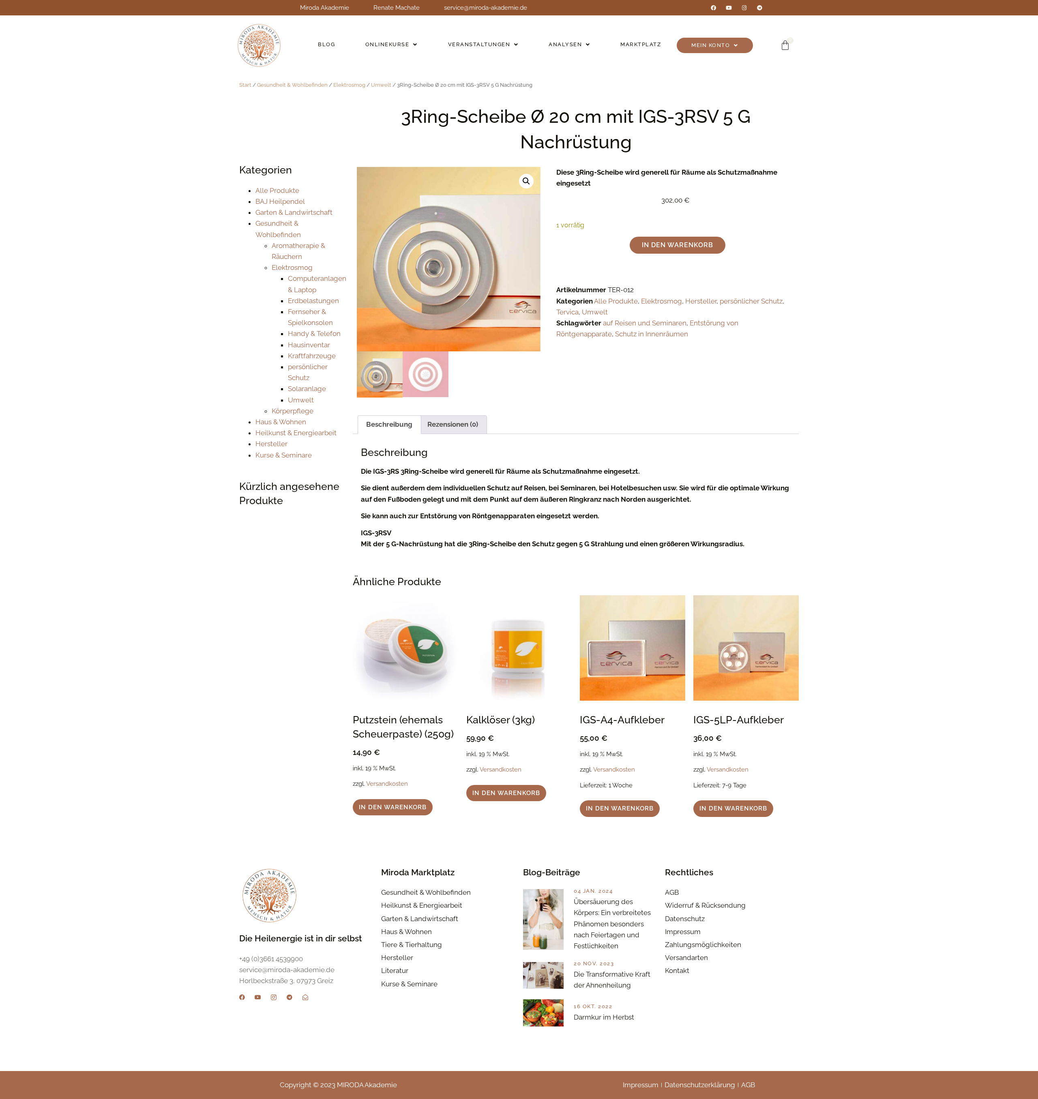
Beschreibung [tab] (389, 424)
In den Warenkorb (677, 245)
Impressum (640, 1085)
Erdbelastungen (313, 301)
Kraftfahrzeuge (312, 356)
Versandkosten (387, 783)
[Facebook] (713, 8)
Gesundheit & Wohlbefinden (292, 85)
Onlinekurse (387, 44)
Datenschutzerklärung (700, 1085)
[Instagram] (744, 8)
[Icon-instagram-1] (274, 997)
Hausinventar (309, 345)
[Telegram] (759, 8)
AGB (748, 1085)
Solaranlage (307, 389)
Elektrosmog (349, 85)
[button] (392, 44)
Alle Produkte (277, 190)
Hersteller (271, 444)
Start (245, 85)
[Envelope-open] (305, 997)
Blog (326, 44)
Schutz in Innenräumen (651, 334)
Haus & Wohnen (280, 422)
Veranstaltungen (479, 44)
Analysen (565, 44)
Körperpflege (292, 411)
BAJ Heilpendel (280, 201)
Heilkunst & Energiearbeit (296, 433)
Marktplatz (640, 44)
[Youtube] (728, 8)
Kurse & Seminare (283, 455)
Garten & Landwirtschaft (293, 212)
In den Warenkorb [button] (393, 807)
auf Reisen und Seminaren (644, 323)
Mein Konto (710, 45)
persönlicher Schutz (751, 301)
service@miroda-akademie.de (485, 7)
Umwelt (381, 85)
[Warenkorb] (785, 45)
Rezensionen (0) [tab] (452, 424)
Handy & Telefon (314, 333)
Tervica (567, 312)
